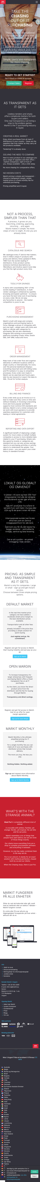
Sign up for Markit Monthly (20, 780)
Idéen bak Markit (9, 1004)
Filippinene (7, 1091)
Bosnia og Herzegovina (11, 1071)
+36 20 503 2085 (13, 985)
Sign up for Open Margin (20, 718)
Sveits (6, 1157)
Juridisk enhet (8, 974)
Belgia (6, 1069)
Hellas (6, 1097)
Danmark (7, 1084)
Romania (7, 1142)
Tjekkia (6, 1164)
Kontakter (7, 976)
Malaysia (7, 1125)
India (5, 1101)
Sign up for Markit (20, 656)
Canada (6, 1078)
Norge (6, 1136)
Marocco (7, 1127)
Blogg (5, 1013)
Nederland (7, 1131)
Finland (6, 1093)
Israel (6, 1108)
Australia (7, 1067)
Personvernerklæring (11, 969)
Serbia (6, 1144)
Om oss (6, 1015)
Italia (5, 1110)
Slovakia (7, 1149)
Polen (6, 1138)
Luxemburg (8, 1123)
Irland (6, 1106)
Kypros (6, 1116)
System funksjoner (10, 1006)
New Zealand (8, 1134)
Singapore (7, 1147)
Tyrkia (6, 1166)
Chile (5, 1080)
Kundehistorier (8, 1008)
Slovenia (7, 1151)
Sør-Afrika (7, 1162)
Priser (5, 1011)
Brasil (6, 1073)
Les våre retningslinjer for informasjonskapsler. (16, 1177)
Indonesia (7, 1104)
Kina (5, 1112)
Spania (6, 1153)
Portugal (7, 1140)
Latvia (6, 1119)
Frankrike (7, 1095)
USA (5, 1172)
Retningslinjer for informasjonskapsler (16, 972)
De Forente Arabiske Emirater (13, 1086)
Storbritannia (8, 1155)
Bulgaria (6, 1076)
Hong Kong (7, 1099)
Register (28, 83)
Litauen (6, 1121)
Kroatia (6, 1114)
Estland (6, 1089)
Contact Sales (14, 83)
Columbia (7, 1082)
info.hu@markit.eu (13, 987)
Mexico (6, 1129)
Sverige (6, 1159)
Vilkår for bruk (8, 967)
